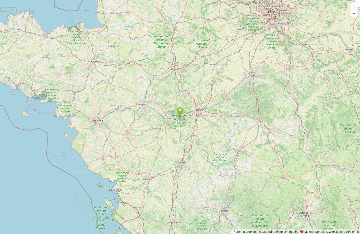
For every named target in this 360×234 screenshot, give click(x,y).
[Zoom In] (354, 6)
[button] (180, 112)
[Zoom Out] (354, 13)
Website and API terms (344, 231)
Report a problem (245, 231)
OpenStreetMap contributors (280, 231)
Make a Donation (315, 231)
